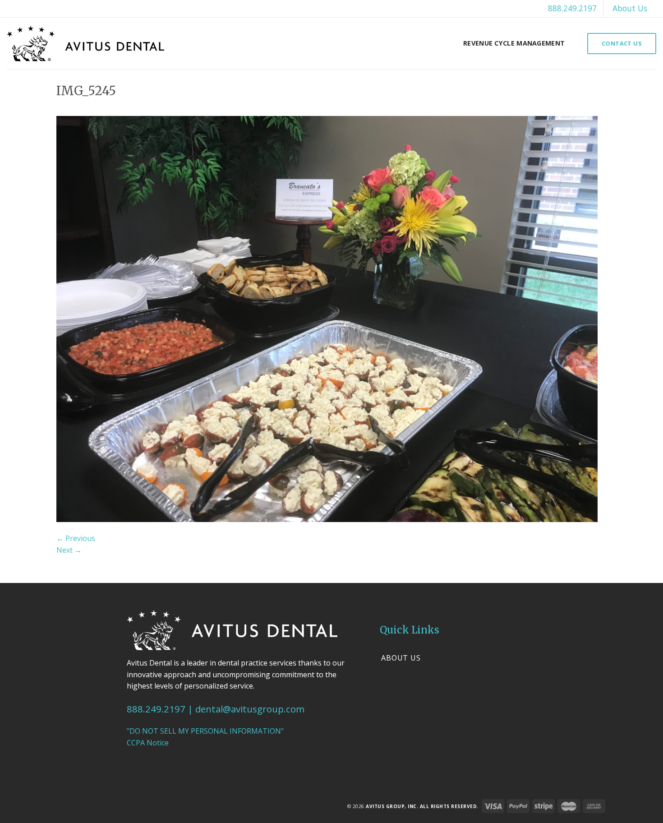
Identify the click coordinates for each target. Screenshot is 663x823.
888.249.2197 (572, 8)
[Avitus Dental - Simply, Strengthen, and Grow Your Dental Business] (85, 43)
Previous (75, 538)
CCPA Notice (148, 743)
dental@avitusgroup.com (249, 709)
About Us (629, 8)
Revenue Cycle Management (514, 43)
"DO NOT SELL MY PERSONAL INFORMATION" (205, 731)
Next (69, 550)
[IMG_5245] (327, 318)
